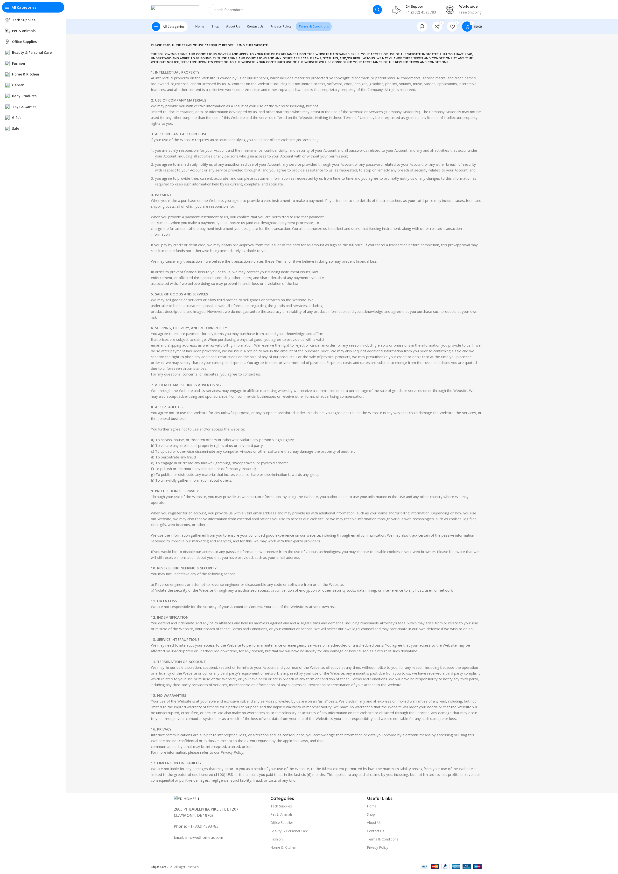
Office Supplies (282, 822)
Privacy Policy (377, 847)
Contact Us (375, 831)
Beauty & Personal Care (289, 831)
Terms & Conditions (382, 839)
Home (372, 806)
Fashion (276, 839)
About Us (374, 822)
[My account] (422, 26)
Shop (371, 814)
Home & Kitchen (283, 847)
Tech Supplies (281, 806)
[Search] (377, 9)
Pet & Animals (281, 814)
